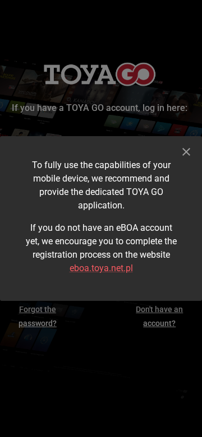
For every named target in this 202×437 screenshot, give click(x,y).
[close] (186, 152)
